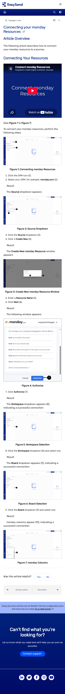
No (47, 577)
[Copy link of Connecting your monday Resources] (23, 31)
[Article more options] (59, 20)
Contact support (32, 653)
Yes (39, 577)
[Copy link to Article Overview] (34, 38)
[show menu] (60, 4)
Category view (14, 20)
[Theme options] (60, 12)
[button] (18, 590)
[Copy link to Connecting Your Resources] (52, 58)
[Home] (12, 4)
